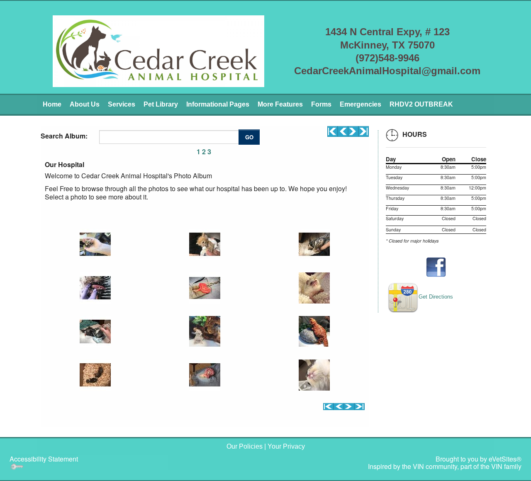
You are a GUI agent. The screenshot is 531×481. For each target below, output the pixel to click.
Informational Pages (217, 104)
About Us (85, 104)
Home (52, 104)
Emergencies (360, 104)
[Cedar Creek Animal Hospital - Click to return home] (158, 50)
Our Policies (245, 446)
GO (249, 137)
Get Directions (436, 297)
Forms (321, 104)
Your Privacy (286, 446)
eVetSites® (505, 459)
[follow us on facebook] (436, 267)
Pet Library (161, 104)
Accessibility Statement (44, 459)
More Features (280, 104)
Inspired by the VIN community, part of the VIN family (444, 466)
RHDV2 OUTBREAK (421, 104)
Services (121, 104)
